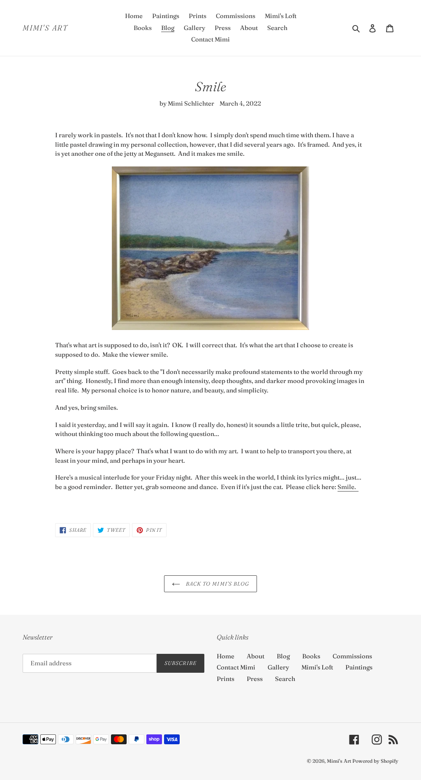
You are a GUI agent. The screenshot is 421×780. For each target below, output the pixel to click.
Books (311, 656)
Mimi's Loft (317, 667)
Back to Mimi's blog (216, 583)
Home (225, 656)
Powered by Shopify (375, 761)
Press (255, 679)
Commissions (352, 656)
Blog (283, 656)
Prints (225, 679)
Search (285, 679)
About (255, 656)
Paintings (358, 667)
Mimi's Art (45, 27)
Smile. (348, 487)
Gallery (278, 667)
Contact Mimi (236, 667)
